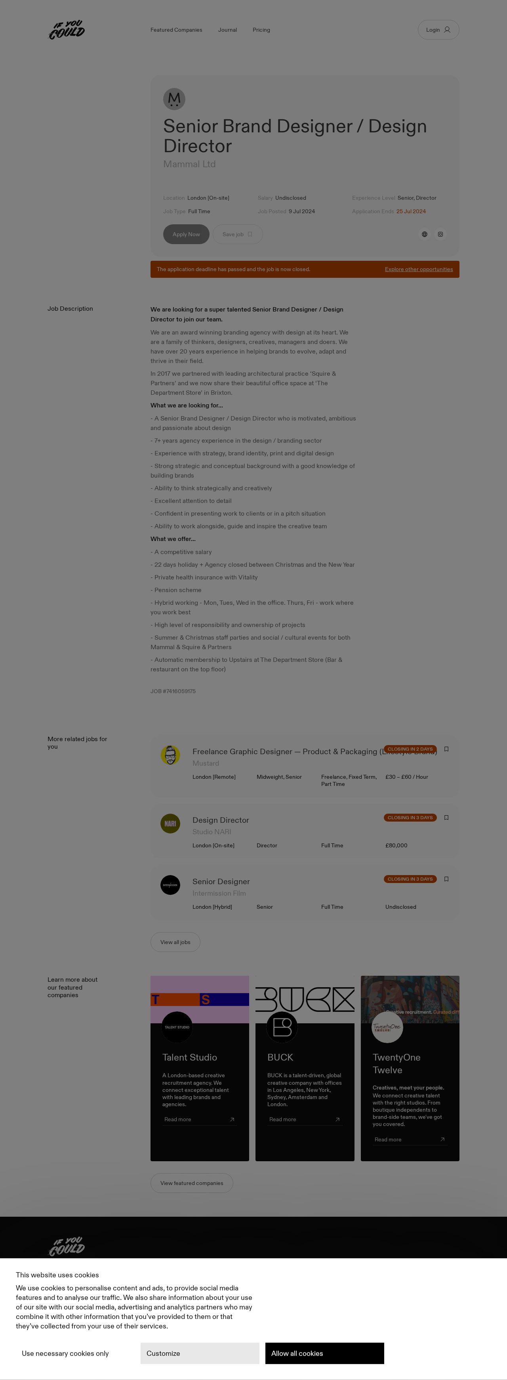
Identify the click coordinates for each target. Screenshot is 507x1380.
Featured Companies (176, 29)
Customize (163, 1353)
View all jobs (175, 942)
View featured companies (191, 1183)
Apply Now (186, 234)
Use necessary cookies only (65, 1353)
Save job (233, 234)
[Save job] (446, 749)
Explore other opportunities (419, 269)
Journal (227, 29)
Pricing (261, 29)
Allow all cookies (297, 1353)
